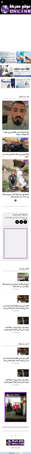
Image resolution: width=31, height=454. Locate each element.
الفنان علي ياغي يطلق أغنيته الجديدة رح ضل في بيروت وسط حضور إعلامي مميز (16, 307)
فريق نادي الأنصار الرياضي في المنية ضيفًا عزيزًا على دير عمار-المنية (16, 285)
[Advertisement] (15, 34)
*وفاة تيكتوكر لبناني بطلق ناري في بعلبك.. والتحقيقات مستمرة (15, 133)
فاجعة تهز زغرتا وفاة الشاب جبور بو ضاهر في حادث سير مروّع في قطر (15, 195)
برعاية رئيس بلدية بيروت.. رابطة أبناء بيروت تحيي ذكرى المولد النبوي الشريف (16, 328)
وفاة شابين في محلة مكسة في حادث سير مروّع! (16, 155)
